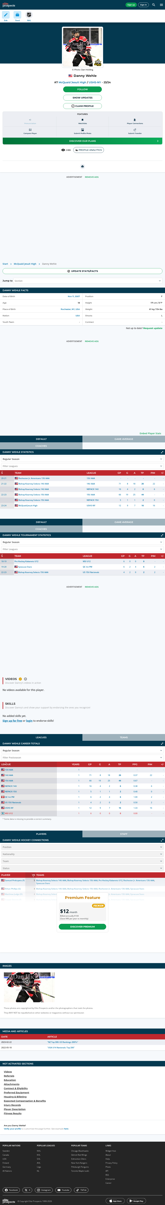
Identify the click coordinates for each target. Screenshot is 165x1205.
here (66, 1129)
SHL (38, 1159)
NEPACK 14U (92, 489)
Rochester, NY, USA (70, 309)
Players (41, 834)
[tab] (41, 439)
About (108, 1155)
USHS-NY (95, 82)
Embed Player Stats (150, 433)
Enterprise (110, 1179)
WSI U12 (87, 561)
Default (41, 439)
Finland (6, 1163)
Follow (82, 89)
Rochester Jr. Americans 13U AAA (34, 478)
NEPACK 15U (92, 500)
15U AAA (91, 494)
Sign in (143, 5)
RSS (107, 1175)
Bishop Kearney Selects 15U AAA (34, 494)
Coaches (41, 445)
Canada (6, 1155)
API (107, 1171)
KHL (38, 1155)
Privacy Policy (111, 1163)
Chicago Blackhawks (80, 1150)
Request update (152, 328)
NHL (39, 1150)
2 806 (68, 150)
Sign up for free (12, 720)
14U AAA (91, 483)
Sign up (131, 5)
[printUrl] (82, 166)
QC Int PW (87, 566)
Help (108, 1159)
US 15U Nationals (91, 572)
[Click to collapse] (162, 452)
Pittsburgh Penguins (80, 1167)
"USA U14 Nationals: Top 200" (61, 1047)
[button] (82, 89)
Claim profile (84, 106)
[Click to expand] (162, 840)
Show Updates (82, 97)
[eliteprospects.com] (9, 5)
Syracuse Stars (25, 566)
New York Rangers (79, 1163)
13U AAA (91, 478)
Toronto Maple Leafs (80, 1171)
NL (38, 1171)
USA (78, 315)
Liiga (39, 1167)
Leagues (41, 737)
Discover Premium (82, 926)
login (29, 720)
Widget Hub (111, 1150)
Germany (7, 1167)
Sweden (6, 1150)
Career (109, 1183)
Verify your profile (12, 1129)
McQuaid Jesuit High (72, 82)
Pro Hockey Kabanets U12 (26, 561)
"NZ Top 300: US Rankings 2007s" (62, 1042)
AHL (38, 1163)
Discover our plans (82, 141)
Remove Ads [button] (92, 177)
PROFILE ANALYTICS (90, 150)
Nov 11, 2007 (74, 296)
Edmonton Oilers (78, 1159)
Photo (108, 1167)
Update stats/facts (84, 271)
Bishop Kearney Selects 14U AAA (34, 483)
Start (5, 263)
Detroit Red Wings (79, 1155)
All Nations (7, 1171)
